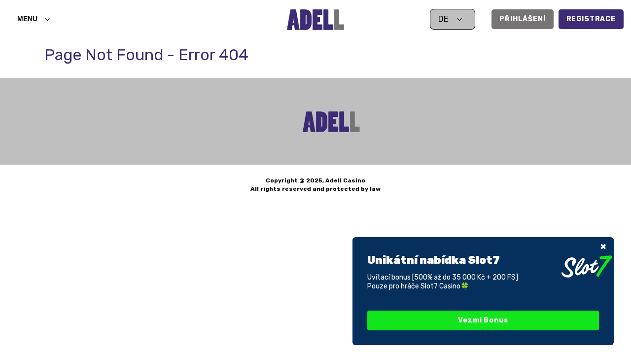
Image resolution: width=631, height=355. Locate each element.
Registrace (591, 19)
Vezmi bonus (483, 320)
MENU (27, 19)
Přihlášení (522, 19)
